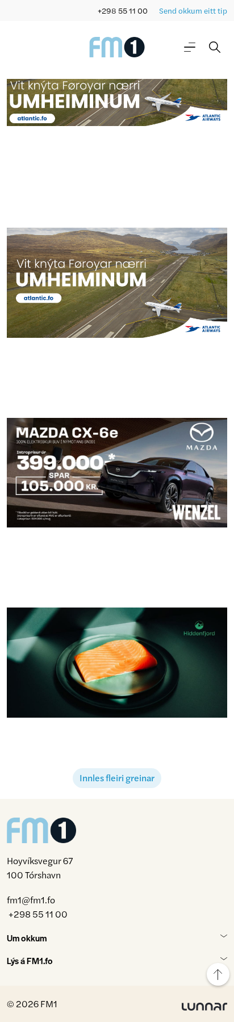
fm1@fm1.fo (31, 899)
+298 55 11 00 (123, 10)
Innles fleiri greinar (117, 777)
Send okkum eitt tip (193, 10)
